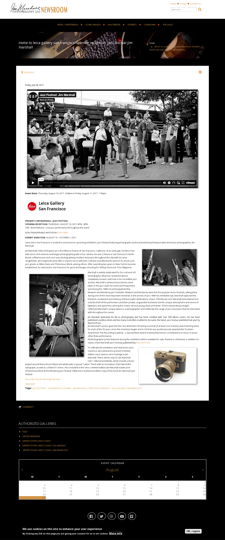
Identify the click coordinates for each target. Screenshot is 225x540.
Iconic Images (93, 24)
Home (173, 3)
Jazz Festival (39, 388)
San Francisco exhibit (59, 388)
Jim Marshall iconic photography (91, 388)
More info (115, 533)
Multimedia (114, 24)
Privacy (183, 3)
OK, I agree (193, 531)
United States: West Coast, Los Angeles (44, 445)
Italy (25, 431)
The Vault (168, 24)
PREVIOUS (29, 72)
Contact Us (195, 3)
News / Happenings (67, 24)
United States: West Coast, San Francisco (45, 450)
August (112, 469)
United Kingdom (31, 436)
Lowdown (149, 24)
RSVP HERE (62, 232)
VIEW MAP (30, 384)
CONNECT (28, 406)
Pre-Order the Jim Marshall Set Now (42, 379)
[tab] (112, 431)
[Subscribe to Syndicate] (200, 71)
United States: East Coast (36, 441)
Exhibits (132, 24)
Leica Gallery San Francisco (127, 388)
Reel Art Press (143, 342)
